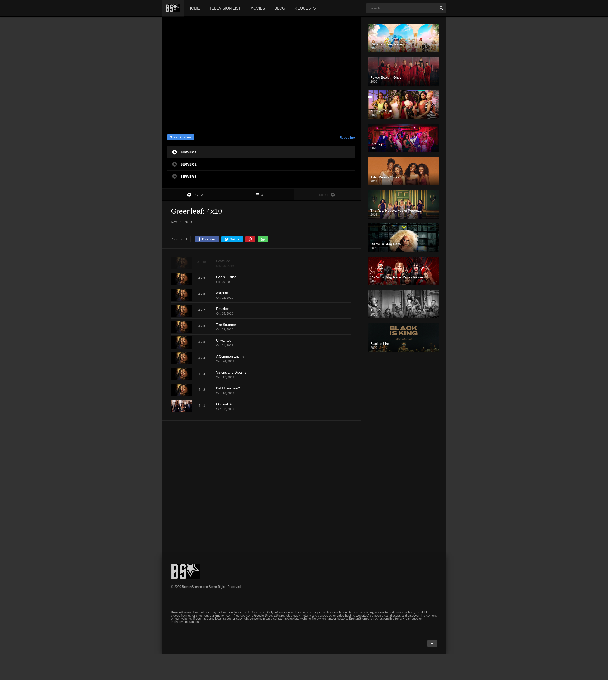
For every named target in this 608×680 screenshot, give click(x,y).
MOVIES (257, 8)
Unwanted (223, 340)
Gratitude (223, 261)
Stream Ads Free (180, 137)
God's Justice (226, 277)
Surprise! (223, 293)
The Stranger (226, 324)
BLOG (280, 8)
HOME (194, 8)
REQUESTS (305, 8)
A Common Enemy (230, 356)
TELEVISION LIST (225, 8)
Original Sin (224, 404)
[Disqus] (261, 485)
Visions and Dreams (231, 372)
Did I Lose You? (228, 388)
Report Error (348, 137)
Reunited (223, 309)
